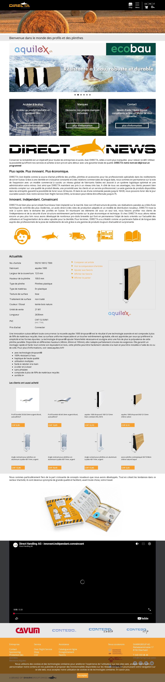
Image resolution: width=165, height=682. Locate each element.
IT (154, 3)
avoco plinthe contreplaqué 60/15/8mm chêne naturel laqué (136, 458)
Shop (36, 652)
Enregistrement (66, 652)
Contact (13, 649)
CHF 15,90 (16, 467)
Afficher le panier (82, 277)
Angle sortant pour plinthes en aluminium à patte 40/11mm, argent (101, 458)
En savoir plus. (123, 669)
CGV (36, 654)
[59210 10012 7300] (132, 307)
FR (150, 3)
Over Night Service (43, 649)
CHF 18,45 (52, 467)
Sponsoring (15, 652)
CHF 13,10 (89, 425)
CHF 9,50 (16, 425)
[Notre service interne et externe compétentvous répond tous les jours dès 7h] (22, 236)
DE (146, 3)
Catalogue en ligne (68, 649)
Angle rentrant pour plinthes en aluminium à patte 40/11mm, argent (24, 458)
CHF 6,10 (125, 425)
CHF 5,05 (125, 467)
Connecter (40, 327)
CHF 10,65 (52, 425)
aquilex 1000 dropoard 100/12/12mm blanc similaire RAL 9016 (99, 415)
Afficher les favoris (83, 273)
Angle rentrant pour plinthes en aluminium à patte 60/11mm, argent (61, 458)
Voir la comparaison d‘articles (88, 266)
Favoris (62, 654)
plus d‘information (33, 125)
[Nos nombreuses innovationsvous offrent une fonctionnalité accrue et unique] (50, 236)
